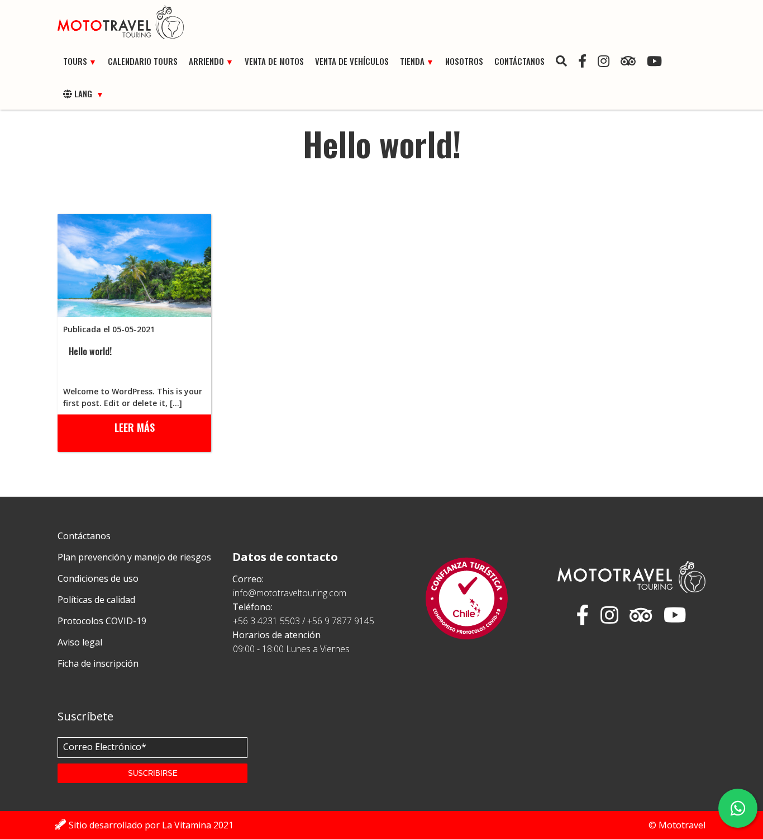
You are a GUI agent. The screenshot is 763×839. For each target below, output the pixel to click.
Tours (75, 61)
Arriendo (206, 61)
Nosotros (464, 61)
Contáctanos (519, 61)
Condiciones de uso (98, 578)
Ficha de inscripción (98, 663)
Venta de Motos (274, 61)
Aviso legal (80, 642)
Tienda (412, 61)
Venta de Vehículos (352, 61)
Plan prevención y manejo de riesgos (134, 557)
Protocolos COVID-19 (102, 621)
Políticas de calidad (96, 599)
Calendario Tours (143, 61)
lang (83, 93)
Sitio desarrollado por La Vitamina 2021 (151, 825)
